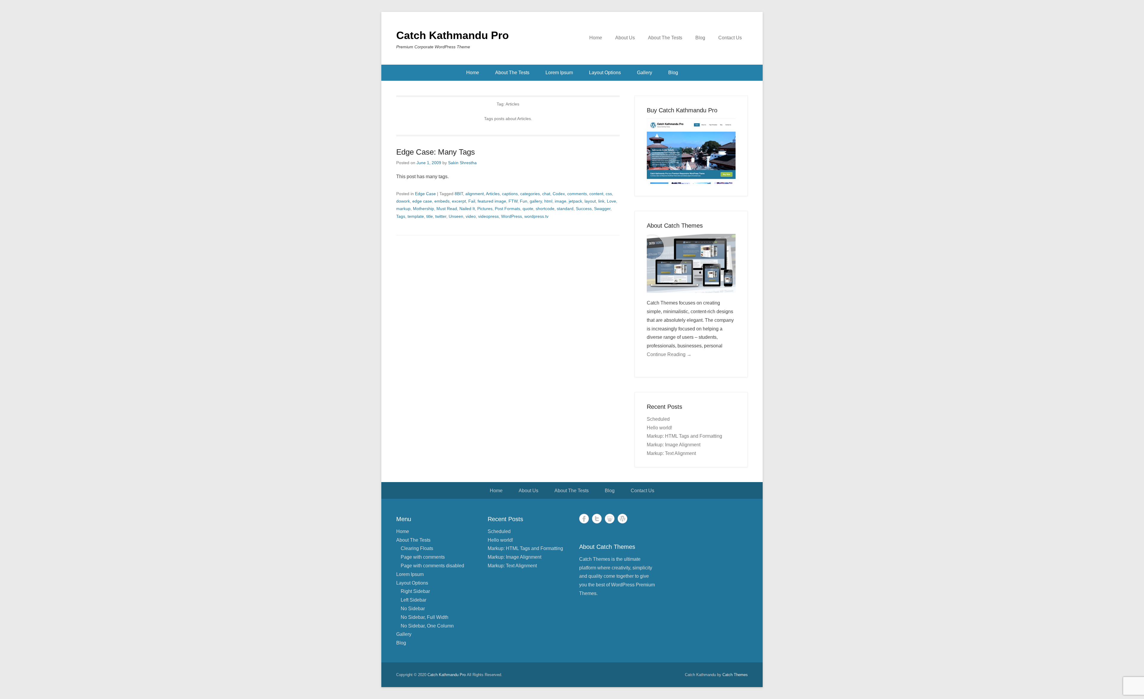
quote (528, 208)
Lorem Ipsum (559, 72)
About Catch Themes (675, 225)
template (416, 216)
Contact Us (730, 37)
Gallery (644, 72)
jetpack (575, 201)
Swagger (602, 208)
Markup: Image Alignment (673, 444)
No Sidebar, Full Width (424, 617)
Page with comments (423, 557)
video (471, 216)
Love (611, 201)
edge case (422, 201)
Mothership (423, 208)
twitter (440, 216)
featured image (492, 201)
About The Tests (665, 37)
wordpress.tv (536, 216)
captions (510, 193)
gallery (536, 201)
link (601, 201)
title (429, 216)
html (548, 201)
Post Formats (507, 208)
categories (530, 193)
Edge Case (425, 193)
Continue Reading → (669, 354)
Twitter (597, 519)
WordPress (511, 216)
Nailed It (467, 208)
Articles (493, 193)
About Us (625, 37)
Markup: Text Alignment (671, 453)
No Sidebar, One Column (427, 625)
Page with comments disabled (432, 565)
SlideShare (610, 519)
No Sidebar (413, 608)
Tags (400, 216)
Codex (559, 193)
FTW (513, 201)
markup (403, 208)
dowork (403, 201)
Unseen (456, 216)
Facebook (584, 519)
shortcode (545, 208)
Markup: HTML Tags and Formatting (684, 436)
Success (584, 208)
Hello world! (659, 427)
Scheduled (658, 419)
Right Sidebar (415, 591)
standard (565, 208)
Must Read (446, 208)
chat (546, 193)
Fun (523, 201)
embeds (442, 201)
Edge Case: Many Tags (435, 151)
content (596, 193)
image (560, 201)
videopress (488, 216)
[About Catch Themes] (691, 263)
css (609, 193)
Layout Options (605, 72)
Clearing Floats (417, 548)
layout (590, 201)
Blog (700, 37)
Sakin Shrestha (462, 162)
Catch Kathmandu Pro (452, 35)
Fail (471, 201)
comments (577, 193)
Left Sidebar (413, 599)
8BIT (459, 193)
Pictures (484, 208)
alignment (474, 193)
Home (595, 37)
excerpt (459, 201)
